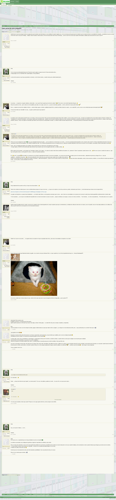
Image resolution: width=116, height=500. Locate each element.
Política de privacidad (112, 498)
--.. (3, 340)
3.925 (8, 398)
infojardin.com (9, 498)
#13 (113, 403)
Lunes (4, 396)
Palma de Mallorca (6, 115)
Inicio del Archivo (4, 5)
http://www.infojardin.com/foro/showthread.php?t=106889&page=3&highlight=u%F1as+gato (28, 191)
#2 (113, 82)
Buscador (10, 5)
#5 (113, 161)
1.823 (8, 329)
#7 (113, 211)
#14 (113, 434)
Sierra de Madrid (6, 80)
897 (8, 214)
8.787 (8, 112)
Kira (3, 76)
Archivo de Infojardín (109, 497)
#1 (113, 40)
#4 (113, 124)
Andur (27, 29)
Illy (3, 110)
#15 (113, 454)
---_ (3, 327)
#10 (113, 329)
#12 (113, 386)
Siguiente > (18, 31)
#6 (113, 202)
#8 (113, 245)
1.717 (8, 43)
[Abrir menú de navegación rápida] (113, 494)
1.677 (8, 448)
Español (2, 497)
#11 (113, 349)
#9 (113, 299)
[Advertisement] (38, 16)
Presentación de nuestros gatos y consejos (12, 29)
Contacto (103, 497)
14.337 (8, 191)
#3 (113, 111)
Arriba (114, 497)
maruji (4, 212)
